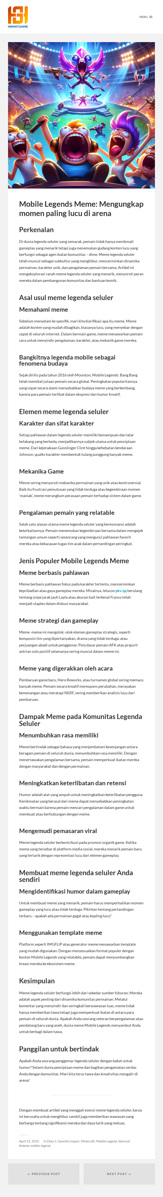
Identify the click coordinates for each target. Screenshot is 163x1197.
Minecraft (88, 1141)
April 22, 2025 (29, 1141)
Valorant (124, 1141)
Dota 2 (51, 1141)
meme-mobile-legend (35, 1145)
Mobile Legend (106, 1141)
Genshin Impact (69, 1141)
